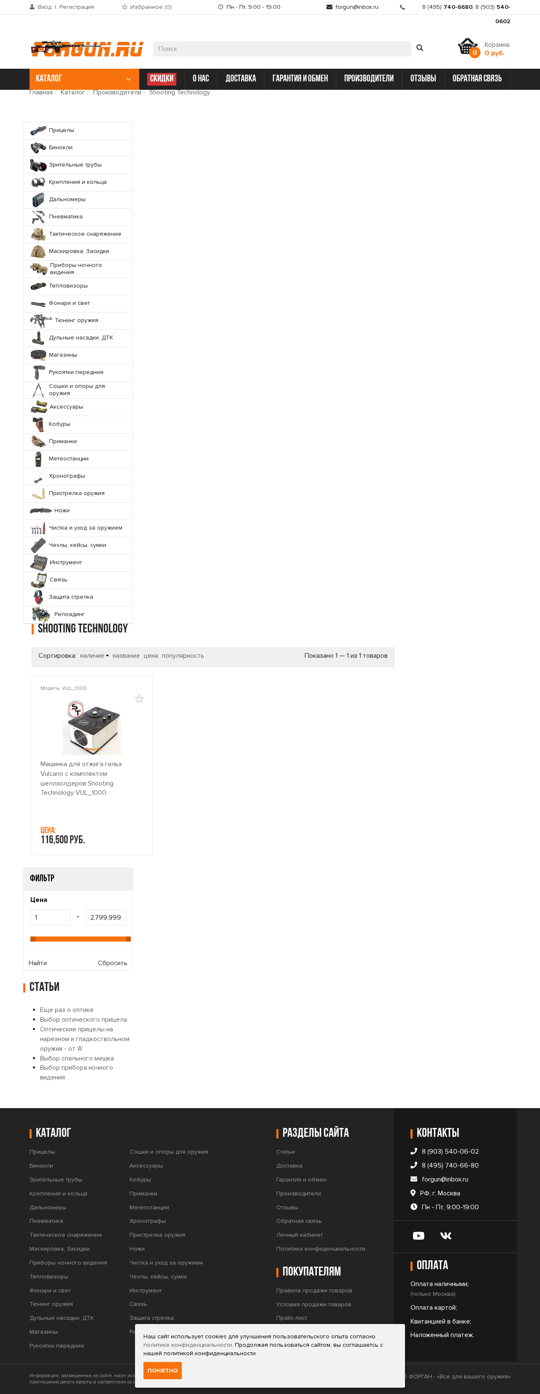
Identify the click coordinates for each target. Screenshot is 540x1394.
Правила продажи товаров (314, 1290)
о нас (201, 79)
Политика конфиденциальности (320, 1248)
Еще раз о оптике (67, 1010)
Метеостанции (149, 1207)
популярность (183, 655)
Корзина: (497, 48)
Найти (38, 963)
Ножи (137, 1248)
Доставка (289, 1165)
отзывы (423, 79)
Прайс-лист (291, 1317)
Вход (44, 7)
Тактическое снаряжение (66, 1234)
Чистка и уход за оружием (166, 1262)
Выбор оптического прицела (83, 1019)
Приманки (143, 1193)
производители (369, 79)
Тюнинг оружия (51, 1304)
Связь (138, 1304)
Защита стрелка (152, 1317)
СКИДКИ (161, 79)
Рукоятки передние (57, 1345)
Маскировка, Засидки (60, 1248)
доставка (241, 79)
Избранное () (151, 7)
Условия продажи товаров (313, 1304)
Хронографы (148, 1220)
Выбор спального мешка (77, 1058)
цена (151, 655)
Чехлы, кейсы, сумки (158, 1276)
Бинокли (41, 1165)
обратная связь (477, 79)
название (126, 655)
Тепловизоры (49, 1276)
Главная (41, 92)
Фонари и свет (50, 1290)
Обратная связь (299, 1220)
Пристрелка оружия (157, 1234)
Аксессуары (146, 1165)
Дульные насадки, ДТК (62, 1317)
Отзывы (287, 1207)
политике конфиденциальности (187, 1344)
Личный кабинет (299, 1234)
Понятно (163, 1370)
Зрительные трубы (56, 1179)
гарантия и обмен (300, 79)
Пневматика (46, 1220)
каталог (49, 79)
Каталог (73, 92)
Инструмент (146, 1290)
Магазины (44, 1331)
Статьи (285, 1151)
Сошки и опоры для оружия (169, 1151)
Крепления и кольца (58, 1193)
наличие (92, 655)
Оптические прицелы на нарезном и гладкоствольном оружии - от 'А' (85, 1039)
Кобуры (140, 1179)
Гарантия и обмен (301, 1179)
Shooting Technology (179, 92)
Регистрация (76, 7)
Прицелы (42, 1151)
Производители (117, 92)
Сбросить (112, 963)
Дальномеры (48, 1207)
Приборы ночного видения (68, 1262)
